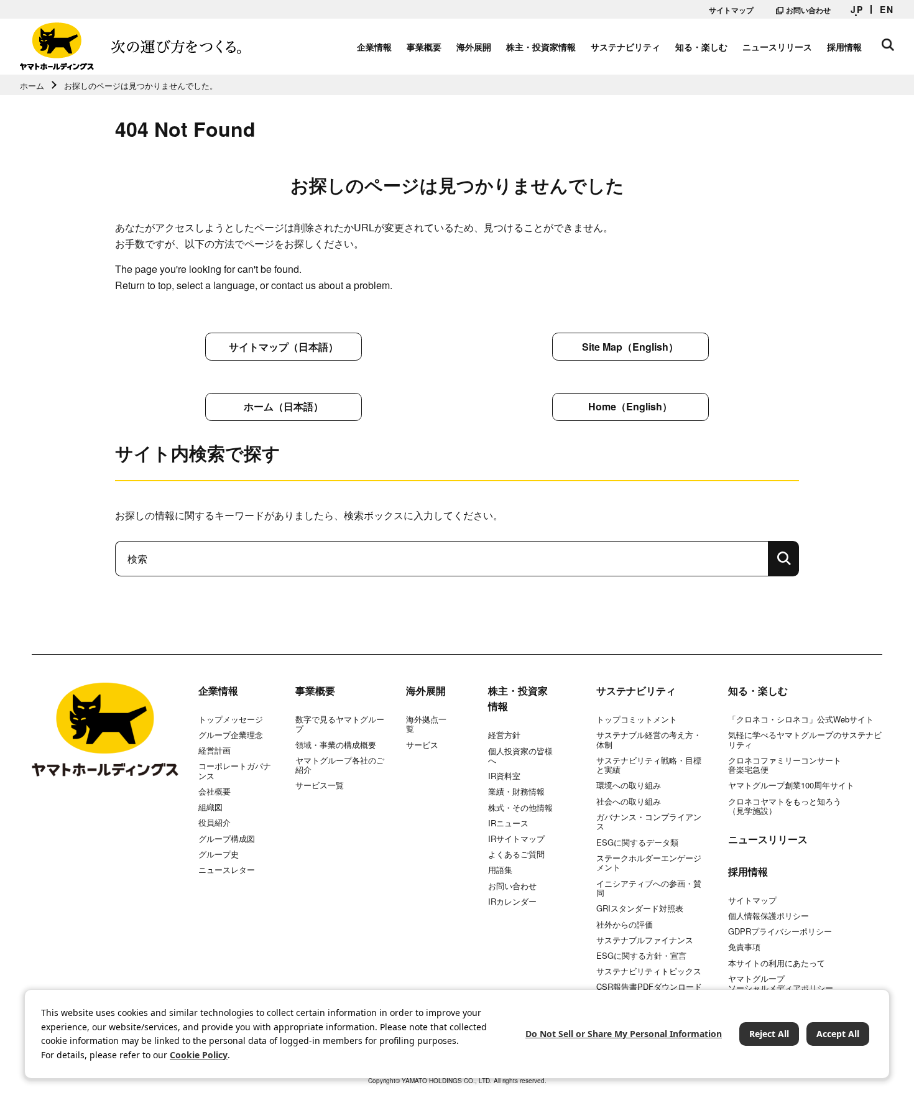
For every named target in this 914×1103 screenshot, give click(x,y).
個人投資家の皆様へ (520, 755)
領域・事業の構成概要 (335, 745)
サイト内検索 (888, 45)
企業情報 (374, 46)
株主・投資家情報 (541, 46)
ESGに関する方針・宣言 (641, 956)
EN (887, 9)
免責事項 (744, 947)
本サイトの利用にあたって (776, 963)
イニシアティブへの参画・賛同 (648, 888)
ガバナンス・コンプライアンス (648, 821)
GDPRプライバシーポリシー (780, 931)
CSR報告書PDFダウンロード (649, 987)
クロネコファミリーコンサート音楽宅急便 (784, 765)
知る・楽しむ (701, 46)
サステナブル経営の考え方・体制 (648, 739)
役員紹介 (214, 823)
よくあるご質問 (516, 854)
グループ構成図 (226, 839)
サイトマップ (731, 10)
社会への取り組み (628, 801)
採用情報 (844, 46)
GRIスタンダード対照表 (639, 908)
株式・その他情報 (520, 808)
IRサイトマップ (516, 839)
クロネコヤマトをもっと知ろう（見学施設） (784, 806)
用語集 (500, 870)
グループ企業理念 (230, 735)
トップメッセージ (230, 719)
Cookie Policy (199, 1055)
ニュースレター (226, 870)
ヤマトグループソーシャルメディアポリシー (780, 983)
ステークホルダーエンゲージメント (648, 862)
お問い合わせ (808, 10)
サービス (422, 745)
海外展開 (473, 46)
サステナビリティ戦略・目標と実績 (648, 765)
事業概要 (424, 46)
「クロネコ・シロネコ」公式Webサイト (801, 719)
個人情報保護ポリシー (768, 916)
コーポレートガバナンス (234, 770)
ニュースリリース (777, 46)
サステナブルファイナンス (644, 940)
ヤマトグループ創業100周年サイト (791, 785)
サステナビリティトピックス (648, 971)
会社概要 (214, 791)
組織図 (210, 807)
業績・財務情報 (516, 791)
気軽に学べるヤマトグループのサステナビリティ (805, 739)
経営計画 (214, 750)
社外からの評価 (624, 925)
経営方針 (504, 735)
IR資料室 (504, 776)
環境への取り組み (628, 785)
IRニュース (508, 823)
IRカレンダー (512, 902)
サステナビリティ (625, 46)
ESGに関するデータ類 (637, 842)
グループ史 (218, 854)
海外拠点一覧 (426, 724)
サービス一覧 (319, 785)
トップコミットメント (636, 719)
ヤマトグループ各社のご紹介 (339, 765)
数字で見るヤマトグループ (339, 724)
